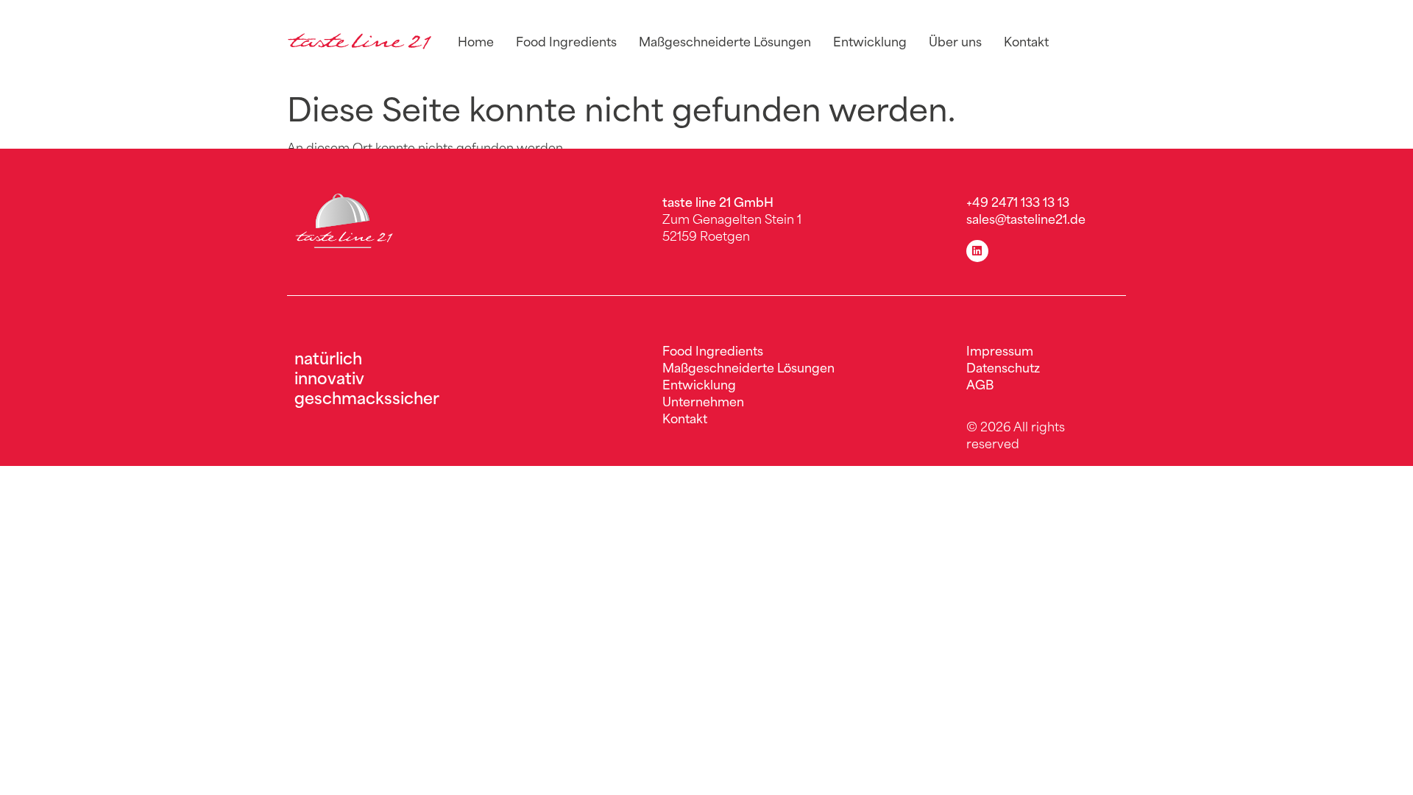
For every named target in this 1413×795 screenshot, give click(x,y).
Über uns (955, 40)
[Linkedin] (977, 251)
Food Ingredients (566, 40)
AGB (980, 383)
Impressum (999, 349)
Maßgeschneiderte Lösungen (725, 40)
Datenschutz (1003, 366)
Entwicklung (870, 40)
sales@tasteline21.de (1026, 217)
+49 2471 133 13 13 (1017, 201)
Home (476, 40)
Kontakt (1026, 40)
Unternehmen (703, 400)
